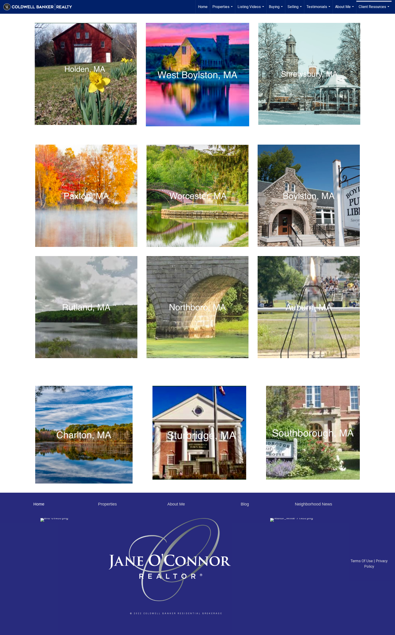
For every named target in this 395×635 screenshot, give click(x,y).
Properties (223, 9)
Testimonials (319, 9)
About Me (345, 9)
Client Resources (374, 9)
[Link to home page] (40, 7)
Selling (295, 9)
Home (203, 7)
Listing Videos (251, 9)
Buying (276, 9)
